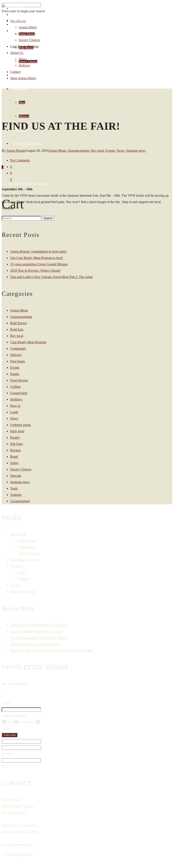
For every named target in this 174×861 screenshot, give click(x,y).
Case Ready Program (30, 75)
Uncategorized (20, 501)
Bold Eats (16, 329)
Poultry (15, 437)
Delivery (24, 116)
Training (15, 495)
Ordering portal (20, 425)
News (22, 102)
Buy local (97, 150)
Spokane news (136, 150)
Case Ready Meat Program (28, 342)
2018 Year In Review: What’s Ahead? (35, 270)
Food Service (19, 380)
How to (15, 406)
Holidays (16, 399)
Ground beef (18, 393)
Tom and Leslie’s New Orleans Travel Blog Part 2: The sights (51, 277)
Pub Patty (16, 444)
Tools (14, 488)
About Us (20, 88)
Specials (15, 475)
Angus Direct (27, 34)
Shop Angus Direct (28, 143)
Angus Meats (19, 310)
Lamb (14, 412)
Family (15, 374)
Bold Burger (26, 47)
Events (110, 150)
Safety (14, 463)
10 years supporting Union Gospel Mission (39, 264)
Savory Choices (28, 61)
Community (18, 348)
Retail (14, 456)
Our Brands (22, 20)
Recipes (15, 450)
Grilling (15, 386)
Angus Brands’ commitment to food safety (38, 251)
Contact (20, 130)
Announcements (78, 150)
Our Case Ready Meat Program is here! (36, 258)
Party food (17, 431)
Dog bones (17, 361)
